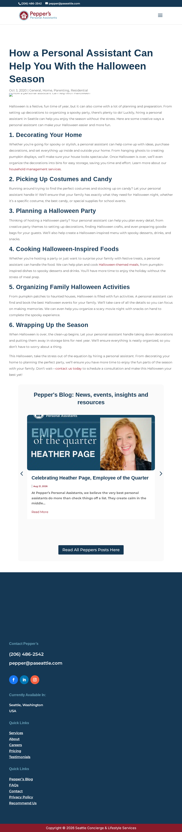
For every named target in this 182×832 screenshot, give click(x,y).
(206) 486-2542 (26, 654)
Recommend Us (23, 803)
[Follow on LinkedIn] (24, 679)
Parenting (61, 90)
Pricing (15, 751)
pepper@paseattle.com (35, 663)
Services (16, 733)
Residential (79, 90)
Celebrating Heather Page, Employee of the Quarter (90, 478)
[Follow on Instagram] (34, 679)
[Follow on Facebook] (13, 679)
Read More (40, 512)
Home (47, 90)
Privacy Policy (21, 797)
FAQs (13, 785)
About (14, 739)
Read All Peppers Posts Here (91, 549)
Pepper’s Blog (21, 779)
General (35, 90)
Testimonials (19, 757)
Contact (16, 791)
